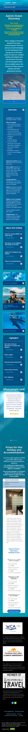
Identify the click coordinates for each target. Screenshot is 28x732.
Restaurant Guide (19, 711)
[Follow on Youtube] (13, 703)
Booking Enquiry (14, 89)
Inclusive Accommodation (12, 480)
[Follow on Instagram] (15, 703)
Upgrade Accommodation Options (12, 483)
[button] (10, 440)
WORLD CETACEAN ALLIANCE (10, 640)
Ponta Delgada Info (9, 711)
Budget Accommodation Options (14, 486)
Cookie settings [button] (5, 729)
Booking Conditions (11, 714)
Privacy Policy (14, 715)
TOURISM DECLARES (16, 664)
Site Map (21, 715)
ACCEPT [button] (12, 729)
